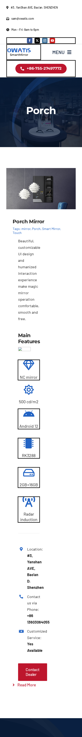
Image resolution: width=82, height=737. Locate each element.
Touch (17, 233)
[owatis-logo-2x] (19, 49)
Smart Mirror (51, 229)
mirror (25, 229)
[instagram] (45, 40)
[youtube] (52, 40)
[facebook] (29, 40)
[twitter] (37, 40)
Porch (36, 229)
